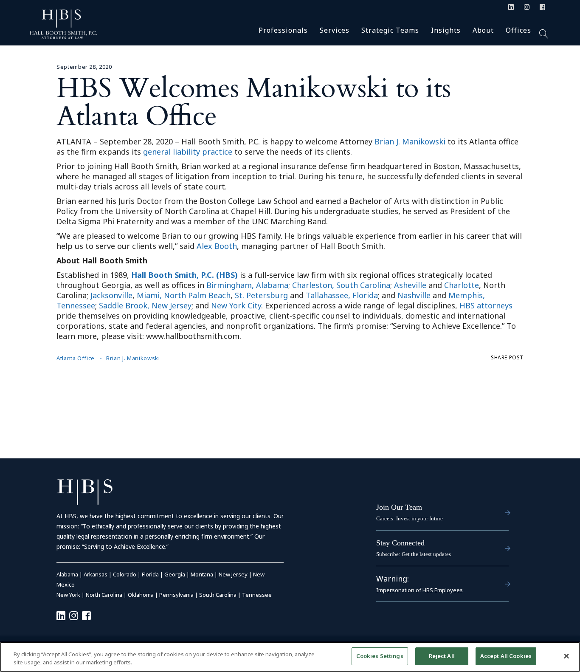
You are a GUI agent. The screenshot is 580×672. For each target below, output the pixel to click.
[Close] (566, 656)
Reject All (442, 656)
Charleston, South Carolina (341, 285)
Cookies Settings (379, 656)
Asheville (410, 285)
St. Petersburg (261, 295)
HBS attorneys (485, 305)
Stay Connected (400, 543)
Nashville (414, 295)
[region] (290, 657)
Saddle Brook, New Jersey (145, 305)
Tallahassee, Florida (342, 295)
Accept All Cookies (506, 656)
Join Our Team (399, 507)
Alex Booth (217, 246)
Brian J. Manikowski (409, 141)
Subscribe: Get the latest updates (413, 554)
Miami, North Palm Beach (184, 295)
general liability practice (187, 152)
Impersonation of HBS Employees (419, 590)
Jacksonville (111, 295)
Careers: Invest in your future (409, 518)
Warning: (392, 578)
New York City (236, 305)
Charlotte (461, 285)
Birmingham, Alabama (247, 285)
